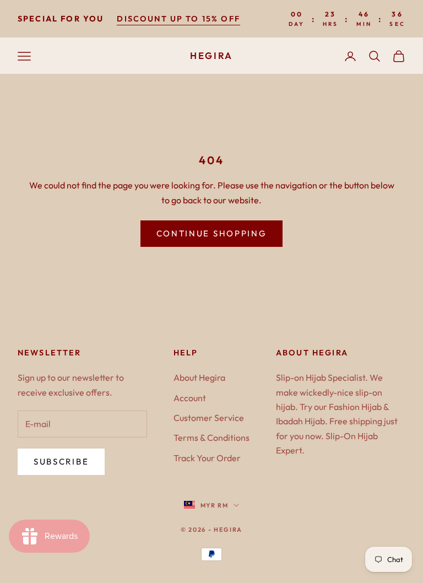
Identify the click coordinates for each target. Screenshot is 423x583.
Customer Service (208, 417)
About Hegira (199, 377)
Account (189, 397)
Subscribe (61, 461)
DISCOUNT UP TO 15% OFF (178, 19)
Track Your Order (207, 457)
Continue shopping (211, 233)
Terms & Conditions (211, 437)
